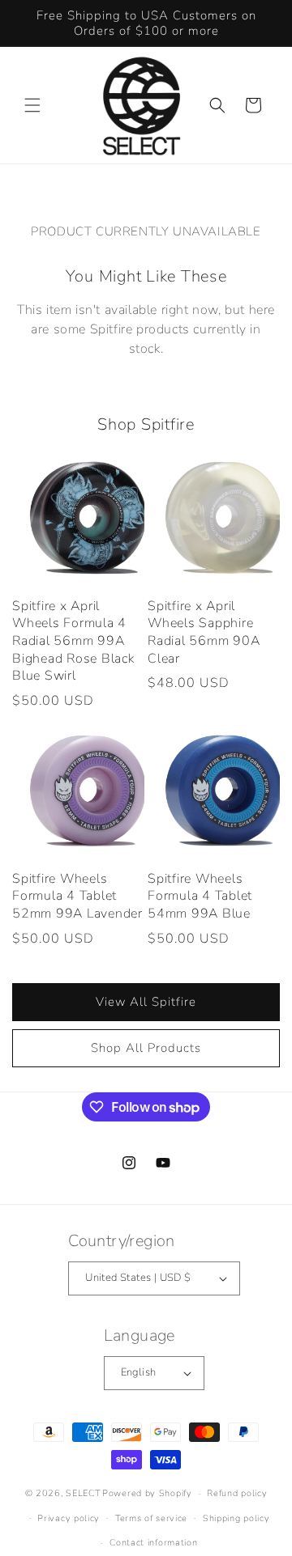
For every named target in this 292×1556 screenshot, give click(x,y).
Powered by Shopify (147, 1493)
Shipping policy (236, 1518)
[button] (32, 105)
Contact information (153, 1543)
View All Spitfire (146, 1002)
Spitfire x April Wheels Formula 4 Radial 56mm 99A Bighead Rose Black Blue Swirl (73, 641)
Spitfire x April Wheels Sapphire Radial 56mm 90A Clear (204, 633)
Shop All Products (146, 1048)
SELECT (83, 1493)
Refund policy (237, 1493)
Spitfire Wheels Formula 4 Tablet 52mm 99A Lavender (77, 896)
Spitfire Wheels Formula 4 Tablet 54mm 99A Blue (200, 896)
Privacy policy (68, 1518)
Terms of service (151, 1518)
